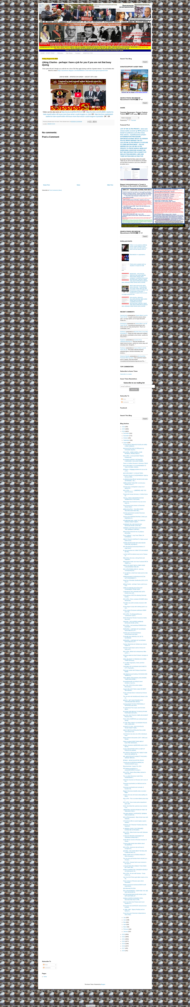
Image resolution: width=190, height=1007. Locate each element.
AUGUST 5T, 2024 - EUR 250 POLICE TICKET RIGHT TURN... (133, 727)
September (126, 440)
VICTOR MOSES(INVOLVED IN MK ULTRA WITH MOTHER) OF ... (134, 895)
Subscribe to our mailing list (134, 383)
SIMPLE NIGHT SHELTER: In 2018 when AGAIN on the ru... (134, 483)
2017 (123, 948)
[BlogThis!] (90, 122)
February (126, 929)
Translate (133, 120)
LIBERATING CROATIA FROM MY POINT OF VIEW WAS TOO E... (135, 810)
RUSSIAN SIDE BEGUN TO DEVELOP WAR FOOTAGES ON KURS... (135, 712)
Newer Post (46, 185)
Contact (77, 53)
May (124, 922)
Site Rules (69, 53)
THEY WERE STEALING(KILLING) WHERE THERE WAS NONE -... (134, 678)
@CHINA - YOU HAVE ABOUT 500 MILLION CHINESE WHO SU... (135, 851)
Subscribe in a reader (126, 374)
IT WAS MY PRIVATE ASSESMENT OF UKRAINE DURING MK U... (133, 836)
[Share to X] (92, 122)
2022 (123, 936)
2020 (123, 941)
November (126, 435)
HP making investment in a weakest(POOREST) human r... (132, 769)
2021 (123, 939)
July (124, 917)
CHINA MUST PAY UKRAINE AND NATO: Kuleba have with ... (134, 592)
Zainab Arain (123, 315)
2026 (123, 426)
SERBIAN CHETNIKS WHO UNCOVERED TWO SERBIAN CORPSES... (134, 528)
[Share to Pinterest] (96, 122)
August (125, 442)
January (125, 931)
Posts (124, 399)
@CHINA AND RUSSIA (129, 888)
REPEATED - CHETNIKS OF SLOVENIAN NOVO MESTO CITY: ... (134, 629)
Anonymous (123, 323)
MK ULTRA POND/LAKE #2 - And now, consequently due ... (133, 569)
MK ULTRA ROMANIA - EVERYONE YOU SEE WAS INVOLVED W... (135, 891)
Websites (60, 53)
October (125, 438)
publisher (122, 331)
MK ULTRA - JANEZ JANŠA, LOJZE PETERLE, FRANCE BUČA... (132, 452)
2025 (123, 429)
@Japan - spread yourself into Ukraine (133, 760)
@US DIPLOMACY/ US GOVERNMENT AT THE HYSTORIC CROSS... (134, 466)
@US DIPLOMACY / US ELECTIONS (133, 473)
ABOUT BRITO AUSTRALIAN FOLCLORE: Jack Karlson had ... (134, 730)
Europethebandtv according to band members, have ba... (132, 682)
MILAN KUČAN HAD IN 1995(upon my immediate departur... (133, 449)
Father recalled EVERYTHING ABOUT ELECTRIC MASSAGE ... (133, 742)
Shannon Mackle (124, 356)
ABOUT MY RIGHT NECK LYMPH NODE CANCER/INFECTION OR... (134, 566)
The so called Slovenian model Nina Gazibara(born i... (133, 776)
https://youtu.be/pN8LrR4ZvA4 (72, 112)
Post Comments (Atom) (55, 190)
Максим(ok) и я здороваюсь (137, 254)
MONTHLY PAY (88, 53)
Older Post (110, 185)
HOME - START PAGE (47, 53)
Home (78, 185)
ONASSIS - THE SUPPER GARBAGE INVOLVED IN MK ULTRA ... (133, 622)
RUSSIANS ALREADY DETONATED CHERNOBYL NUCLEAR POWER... (133, 460)
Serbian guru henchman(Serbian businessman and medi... (132, 633)
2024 (123, 431)
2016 (123, 950)
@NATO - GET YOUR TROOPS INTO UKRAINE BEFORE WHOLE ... (133, 701)
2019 (123, 943)
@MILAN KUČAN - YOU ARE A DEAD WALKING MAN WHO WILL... (133, 510)
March (125, 927)
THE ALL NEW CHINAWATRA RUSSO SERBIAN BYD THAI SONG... (133, 498)
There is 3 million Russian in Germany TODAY (135, 463)
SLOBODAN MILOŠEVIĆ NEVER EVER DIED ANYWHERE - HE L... (135, 480)
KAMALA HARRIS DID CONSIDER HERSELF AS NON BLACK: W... (135, 870)
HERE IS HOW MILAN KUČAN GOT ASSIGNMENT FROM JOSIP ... (132, 588)
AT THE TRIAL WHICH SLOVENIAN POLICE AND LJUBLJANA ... (135, 723)
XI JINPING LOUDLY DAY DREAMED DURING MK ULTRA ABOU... (133, 829)
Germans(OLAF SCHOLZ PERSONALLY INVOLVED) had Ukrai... (134, 704)
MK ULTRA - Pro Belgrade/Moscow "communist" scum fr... (132, 614)
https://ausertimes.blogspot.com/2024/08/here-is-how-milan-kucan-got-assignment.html (83, 70)
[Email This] (88, 122)
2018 (123, 946)
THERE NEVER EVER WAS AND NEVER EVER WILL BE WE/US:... (134, 543)
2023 (123, 934)
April (124, 924)
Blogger (103, 984)
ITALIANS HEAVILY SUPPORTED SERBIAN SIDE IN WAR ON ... (135, 814)
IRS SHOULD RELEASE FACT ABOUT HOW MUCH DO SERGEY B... (135, 753)
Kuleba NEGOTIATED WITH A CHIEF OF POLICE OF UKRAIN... (134, 749)
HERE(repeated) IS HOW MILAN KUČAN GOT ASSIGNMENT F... (134, 577)
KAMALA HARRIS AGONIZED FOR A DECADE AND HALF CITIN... (133, 899)
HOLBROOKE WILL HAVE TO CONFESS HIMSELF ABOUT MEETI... (134, 521)
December (126, 433)
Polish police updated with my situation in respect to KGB (138, 265)
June (124, 920)
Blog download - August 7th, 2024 (132, 766)
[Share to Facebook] (94, 122)
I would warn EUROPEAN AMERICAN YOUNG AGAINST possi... (133, 763)
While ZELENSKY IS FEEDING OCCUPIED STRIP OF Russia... (134, 659)
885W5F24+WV (51, 124)
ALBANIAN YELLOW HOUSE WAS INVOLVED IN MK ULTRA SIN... (132, 525)
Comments (126, 402)
